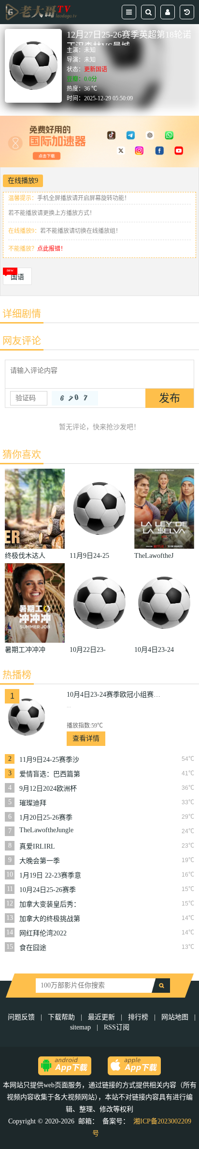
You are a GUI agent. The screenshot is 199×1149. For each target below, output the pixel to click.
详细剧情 (21, 314)
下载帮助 (61, 1017)
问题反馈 (22, 1017)
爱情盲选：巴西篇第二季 (49, 774)
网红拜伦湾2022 (43, 933)
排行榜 (138, 1017)
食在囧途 (32, 947)
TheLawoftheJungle (46, 830)
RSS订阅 (116, 1027)
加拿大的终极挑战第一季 (49, 919)
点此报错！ (51, 248)
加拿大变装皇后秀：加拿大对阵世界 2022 (50, 904)
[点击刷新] (75, 398)
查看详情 (86, 738)
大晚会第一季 (39, 861)
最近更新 (101, 1017)
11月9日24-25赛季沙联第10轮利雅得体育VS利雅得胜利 (49, 760)
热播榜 (16, 675)
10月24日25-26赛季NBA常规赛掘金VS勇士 (47, 890)
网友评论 (21, 341)
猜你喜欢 (21, 454)
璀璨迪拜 (32, 803)
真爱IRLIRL (37, 846)
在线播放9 (23, 180)
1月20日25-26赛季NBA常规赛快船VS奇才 (47, 818)
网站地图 (174, 1017)
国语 (17, 277)
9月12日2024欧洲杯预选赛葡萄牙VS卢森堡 (50, 789)
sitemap (80, 1027)
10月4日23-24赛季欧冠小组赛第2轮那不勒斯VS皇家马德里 (115, 694)
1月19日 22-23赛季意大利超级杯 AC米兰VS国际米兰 (50, 875)
